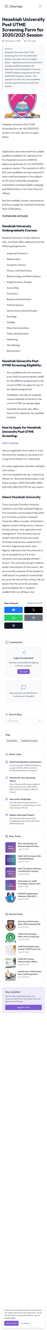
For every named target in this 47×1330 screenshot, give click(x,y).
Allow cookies (11, 1323)
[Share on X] (33, 610)
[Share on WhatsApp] (13, 618)
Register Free (23, 1007)
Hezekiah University (29, 741)
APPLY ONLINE (10, 443)
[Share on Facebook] (13, 610)
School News (12, 741)
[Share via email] (33, 618)
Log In (25, 671)
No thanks (25, 1323)
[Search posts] (39, 721)
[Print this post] (13, 625)
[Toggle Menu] (40, 6)
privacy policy (9, 1318)
